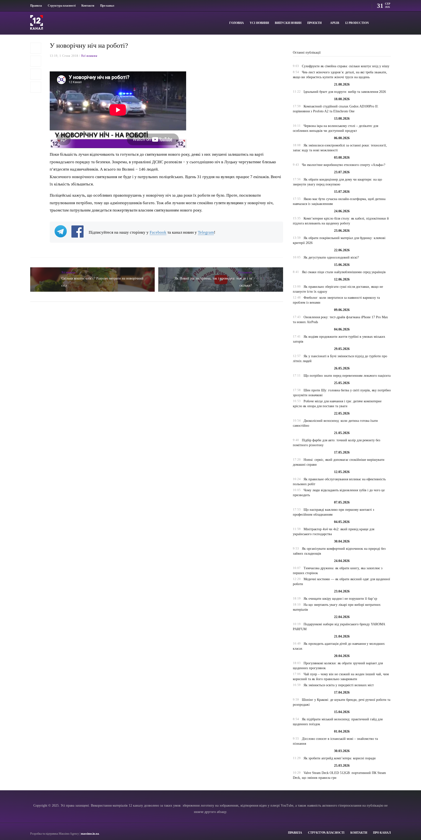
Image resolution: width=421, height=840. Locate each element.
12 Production (357, 23)
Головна (236, 23)
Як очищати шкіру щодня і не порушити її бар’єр (340, 598)
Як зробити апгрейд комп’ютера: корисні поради (340, 758)
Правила (36, 5)
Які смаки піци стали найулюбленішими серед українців (344, 272)
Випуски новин (288, 23)
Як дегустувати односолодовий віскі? (331, 257)
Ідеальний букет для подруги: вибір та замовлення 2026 (345, 92)
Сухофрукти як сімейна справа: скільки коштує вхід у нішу (345, 66)
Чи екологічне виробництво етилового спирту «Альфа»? (343, 165)
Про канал (107, 5)
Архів (334, 23)
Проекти (314, 23)
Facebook (158, 232)
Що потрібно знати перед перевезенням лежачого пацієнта (347, 375)
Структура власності (62, 5)
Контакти (87, 5)
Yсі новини (259, 23)
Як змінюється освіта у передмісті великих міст (339, 685)
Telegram (206, 232)
